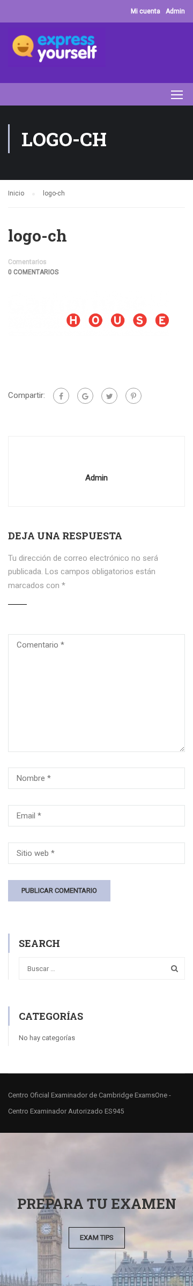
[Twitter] (109, 396)
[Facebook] (61, 396)
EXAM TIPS (97, 1238)
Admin (175, 11)
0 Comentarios (33, 272)
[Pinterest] (133, 396)
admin (96, 478)
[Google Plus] (85, 396)
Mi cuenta (145, 11)
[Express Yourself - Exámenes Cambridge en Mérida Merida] (57, 50)
